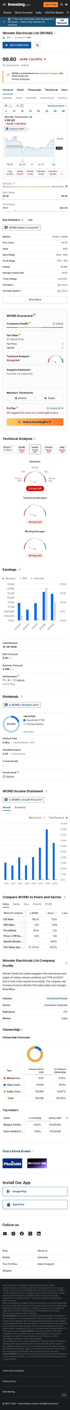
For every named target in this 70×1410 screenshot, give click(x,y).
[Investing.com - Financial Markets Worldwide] (19, 5)
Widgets (7, 1270)
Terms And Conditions (13, 1370)
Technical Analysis (17, 439)
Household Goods (57, 998)
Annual (7, 807)
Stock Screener (24, 12)
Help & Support (46, 1264)
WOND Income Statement (23, 791)
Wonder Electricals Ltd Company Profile (29, 963)
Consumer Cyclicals (55, 1005)
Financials (34, 89)
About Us (42, 1250)
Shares (7, 12)
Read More (9, 989)
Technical (51, 89)
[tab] (7, 449)
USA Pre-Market (54, 12)
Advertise (43, 1257)
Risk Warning (9, 1391)
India (39, 12)
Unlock (35, 947)
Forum (66, 89)
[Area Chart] (10, 106)
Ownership (31, 98)
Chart (20, 89)
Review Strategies (21, 79)
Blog (5, 1250)
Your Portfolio (10, 1264)
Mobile (6, 1257)
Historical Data (47, 98)
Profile (19, 98)
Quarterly (19, 807)
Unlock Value (57, 186)
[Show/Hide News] (22, 106)
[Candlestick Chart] (6, 106)
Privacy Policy (9, 1381)
